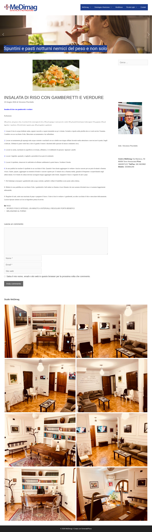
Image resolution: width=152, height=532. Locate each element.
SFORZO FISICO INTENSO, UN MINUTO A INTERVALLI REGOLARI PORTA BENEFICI (41, 208)
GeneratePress (86, 529)
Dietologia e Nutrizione (102, 7)
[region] (76, 34)
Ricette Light (130, 7)
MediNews (119, 7)
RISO (9, 206)
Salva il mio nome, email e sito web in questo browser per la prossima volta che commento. (48, 276)
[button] (76, 34)
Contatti (143, 7)
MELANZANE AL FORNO (16, 211)
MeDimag (85, 7)
